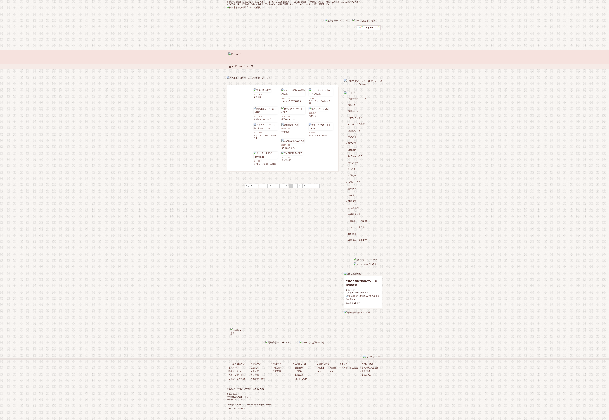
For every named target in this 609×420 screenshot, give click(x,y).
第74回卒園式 (287, 160)
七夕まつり (313, 116)
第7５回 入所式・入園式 (265, 164)
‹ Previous (273, 186)
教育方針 (352, 105)
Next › (306, 186)
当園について (240, 36)
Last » (315, 186)
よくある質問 (346, 12)
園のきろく (240, 66)
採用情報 (352, 234)
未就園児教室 (287, 36)
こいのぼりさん (288, 148)
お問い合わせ (368, 364)
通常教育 (352, 143)
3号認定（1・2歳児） (358, 221)
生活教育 (352, 137)
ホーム (231, 36)
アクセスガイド (325, 12)
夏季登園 (257, 97)
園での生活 (264, 36)
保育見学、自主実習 (357, 240)
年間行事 (352, 175)
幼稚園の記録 (369, 12)
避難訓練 (285, 132)
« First (262, 186)
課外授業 (352, 149)
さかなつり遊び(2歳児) (291, 101)
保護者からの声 (355, 156)
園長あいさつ (354, 111)
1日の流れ (352, 169)
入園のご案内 (275, 36)
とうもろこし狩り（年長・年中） (265, 136)
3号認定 (297, 36)
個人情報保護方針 (370, 367)
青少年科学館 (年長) (319, 135)
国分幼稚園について (357, 98)
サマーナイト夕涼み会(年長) (320, 102)
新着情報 (366, 371)
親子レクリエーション (290, 119)
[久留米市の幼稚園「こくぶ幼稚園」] (229, 66)
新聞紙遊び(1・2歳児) (263, 119)
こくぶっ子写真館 (356, 124)
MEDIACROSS (243, 408)
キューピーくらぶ (356, 227)
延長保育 (352, 201)
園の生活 (277, 364)
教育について (252, 36)
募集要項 (352, 188)
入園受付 (352, 195)
